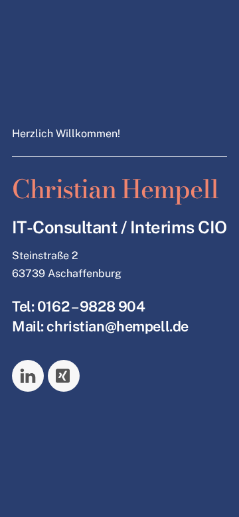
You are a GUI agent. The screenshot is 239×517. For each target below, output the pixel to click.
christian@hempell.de (117, 326)
